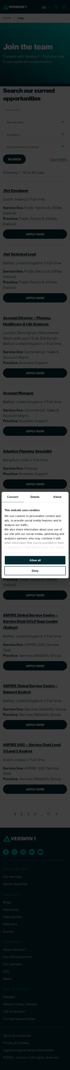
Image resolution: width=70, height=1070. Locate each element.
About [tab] (57, 496)
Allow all (35, 560)
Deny (35, 570)
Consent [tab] (12, 496)
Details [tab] (35, 496)
